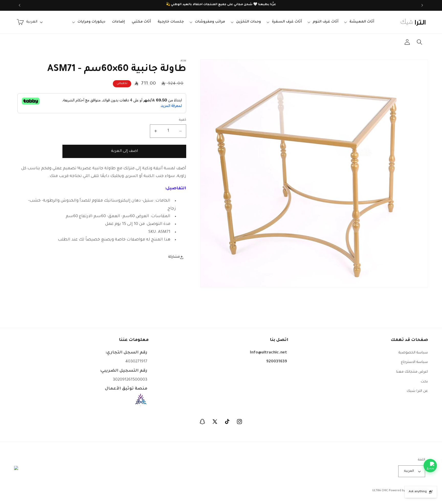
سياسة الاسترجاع (414, 362)
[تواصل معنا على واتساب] (430, 465)
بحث (424, 381)
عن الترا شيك (417, 391)
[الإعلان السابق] (422, 5)
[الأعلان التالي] (19, 5)
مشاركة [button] (174, 257)
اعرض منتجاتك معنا (412, 372)
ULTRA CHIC (380, 490)
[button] (360, 22)
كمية (182, 120)
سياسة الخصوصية (413, 352)
